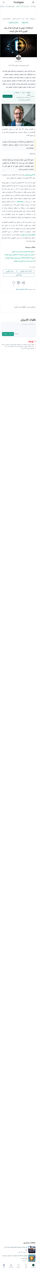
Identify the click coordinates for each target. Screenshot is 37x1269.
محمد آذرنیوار (18, 61)
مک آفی (19, 275)
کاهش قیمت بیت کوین (28, 235)
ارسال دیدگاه (8, 334)
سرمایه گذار (20, 202)
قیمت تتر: (26, 6)
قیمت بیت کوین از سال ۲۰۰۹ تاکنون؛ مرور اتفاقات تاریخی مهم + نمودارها (19, 255)
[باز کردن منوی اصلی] (33, 2)
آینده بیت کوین (26, 271)
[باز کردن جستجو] (4, 2)
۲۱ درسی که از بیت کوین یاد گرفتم (24, 261)
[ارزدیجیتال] (18, 2)
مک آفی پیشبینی (30, 175)
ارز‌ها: (34, 6)
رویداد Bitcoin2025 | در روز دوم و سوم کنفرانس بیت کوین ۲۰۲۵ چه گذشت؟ (19, 258)
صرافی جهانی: (10, 6)
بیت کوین (9, 271)
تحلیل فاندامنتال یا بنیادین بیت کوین (23, 252)
